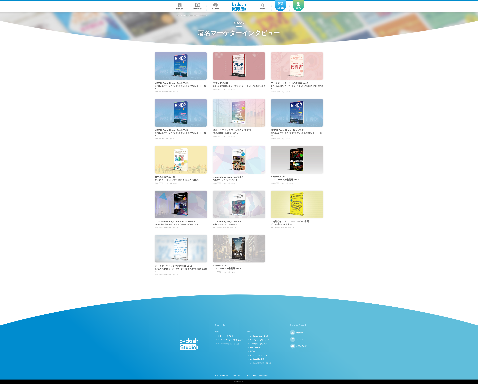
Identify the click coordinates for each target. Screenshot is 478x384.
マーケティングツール (258, 344)
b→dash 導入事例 (257, 359)
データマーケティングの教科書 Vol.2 (297, 86)
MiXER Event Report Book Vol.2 (180, 132)
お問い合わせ (301, 346)
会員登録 (299, 333)
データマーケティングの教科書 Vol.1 (181, 268)
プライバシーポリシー (221, 375)
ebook (156, 91)
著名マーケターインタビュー (169, 91)
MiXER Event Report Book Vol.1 (296, 132)
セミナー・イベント (225, 336)
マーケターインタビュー (259, 355)
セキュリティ (238, 375)
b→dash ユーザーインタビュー (230, 340)
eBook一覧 (184, 15)
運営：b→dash (258, 375)
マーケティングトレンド (259, 340)
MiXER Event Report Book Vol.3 (180, 86)
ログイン (299, 339)
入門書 (252, 351)
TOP (178, 15)
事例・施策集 (255, 348)
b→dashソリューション (259, 336)
